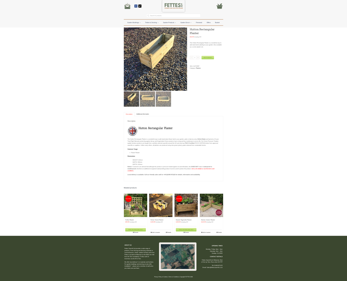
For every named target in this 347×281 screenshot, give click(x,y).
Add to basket (208, 57)
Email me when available (135, 229)
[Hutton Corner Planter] (211, 205)
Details (136, 232)
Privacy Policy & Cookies (161, 276)
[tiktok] (139, 6)
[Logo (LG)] (173, 1)
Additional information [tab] (142, 114)
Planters (198, 68)
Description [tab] (129, 114)
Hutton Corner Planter (208, 220)
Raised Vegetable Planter (184, 220)
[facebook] (135, 6)
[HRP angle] (155, 59)
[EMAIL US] (127, 3)
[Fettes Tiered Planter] (161, 205)
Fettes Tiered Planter (157, 220)
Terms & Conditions (174, 276)
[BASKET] (219, 3)
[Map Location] (178, 245)
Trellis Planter (129, 220)
